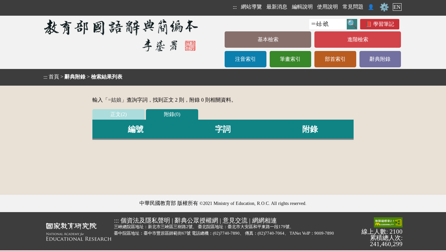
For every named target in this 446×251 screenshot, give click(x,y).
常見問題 (352, 6)
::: (235, 7)
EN (397, 7)
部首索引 (335, 59)
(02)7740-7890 (226, 233)
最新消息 (276, 6)
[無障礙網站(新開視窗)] (388, 222)
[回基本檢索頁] (121, 35)
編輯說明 (302, 6)
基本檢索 (268, 39)
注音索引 (245, 59)
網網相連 (264, 220)
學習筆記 (383, 24)
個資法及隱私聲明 (145, 220)
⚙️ (384, 7)
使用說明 (327, 6)
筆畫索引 (290, 59)
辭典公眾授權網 (196, 220)
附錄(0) (172, 114)
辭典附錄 (380, 59)
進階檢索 (357, 39)
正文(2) (118, 114)
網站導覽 (251, 6)
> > (82, 77)
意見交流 (235, 220)
